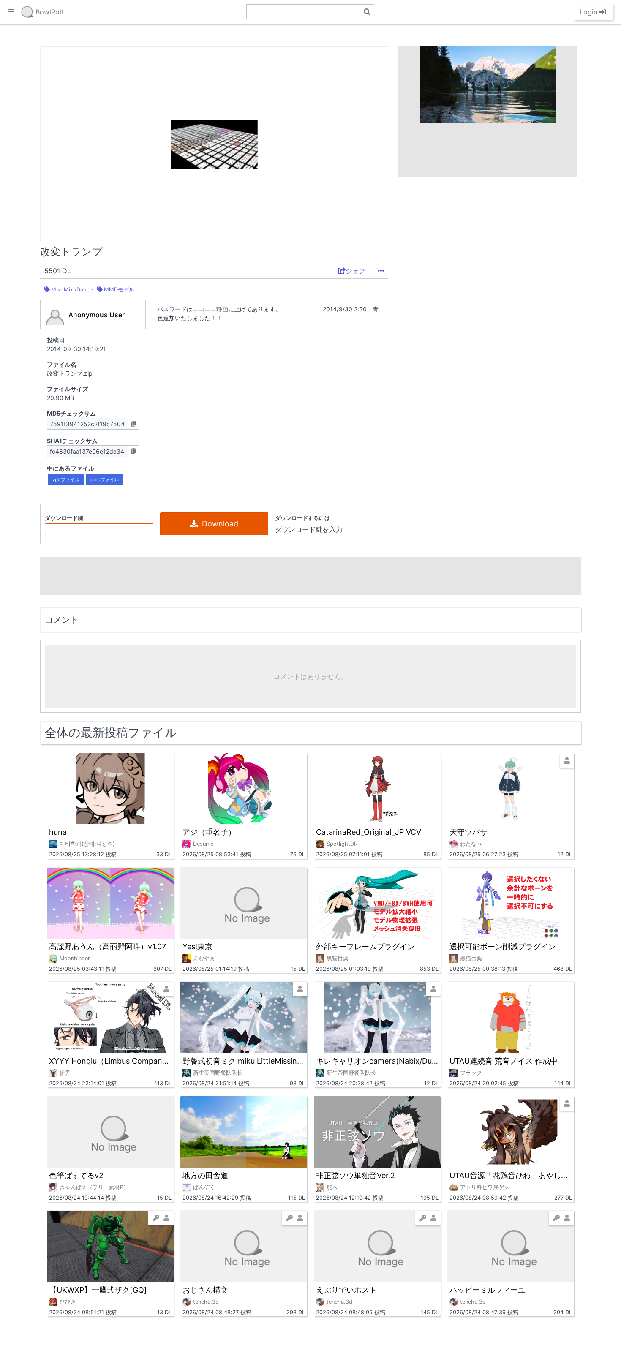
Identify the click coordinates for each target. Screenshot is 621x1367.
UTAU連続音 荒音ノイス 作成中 (503, 1061)
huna (58, 832)
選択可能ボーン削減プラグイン (502, 946)
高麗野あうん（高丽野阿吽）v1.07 (107, 946)
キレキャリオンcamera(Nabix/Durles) (377, 1061)
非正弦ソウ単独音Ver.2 (355, 1175)
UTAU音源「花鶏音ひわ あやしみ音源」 (510, 1175)
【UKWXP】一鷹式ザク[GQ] (98, 1289)
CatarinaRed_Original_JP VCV (368, 832)
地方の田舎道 (205, 1175)
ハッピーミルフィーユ (487, 1289)
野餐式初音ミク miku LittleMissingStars (243, 1061)
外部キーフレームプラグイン (365, 946)
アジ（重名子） (209, 832)
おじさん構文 (205, 1289)
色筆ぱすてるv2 (76, 1175)
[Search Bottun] (367, 11)
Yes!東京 (197, 946)
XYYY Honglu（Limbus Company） (110, 1061)
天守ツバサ (468, 832)
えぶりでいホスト (346, 1289)
